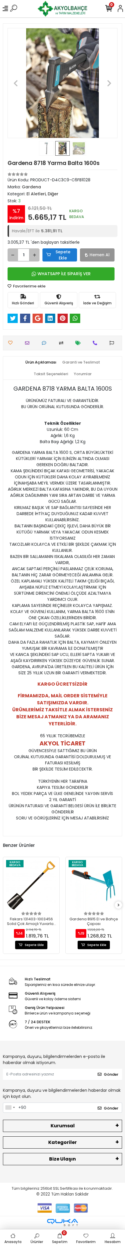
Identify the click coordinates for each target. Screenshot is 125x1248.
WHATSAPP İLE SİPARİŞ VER (64, 274)
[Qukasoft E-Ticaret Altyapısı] (62, 1222)
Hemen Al (100, 255)
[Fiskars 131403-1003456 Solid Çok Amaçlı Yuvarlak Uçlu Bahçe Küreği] (31, 885)
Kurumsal (63, 1125)
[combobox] (10, 1108)
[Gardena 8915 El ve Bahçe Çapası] (94, 885)
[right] (119, 905)
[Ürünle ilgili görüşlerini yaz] (45, 343)
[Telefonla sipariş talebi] (96, 343)
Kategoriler (62, 1142)
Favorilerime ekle (29, 286)
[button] (16, 83)
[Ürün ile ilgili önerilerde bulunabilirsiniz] (113, 343)
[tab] (40, 362)
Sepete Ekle (63, 255)
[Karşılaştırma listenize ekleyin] (63, 343)
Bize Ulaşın (62, 1159)
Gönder (111, 1074)
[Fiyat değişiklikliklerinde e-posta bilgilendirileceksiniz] (79, 343)
